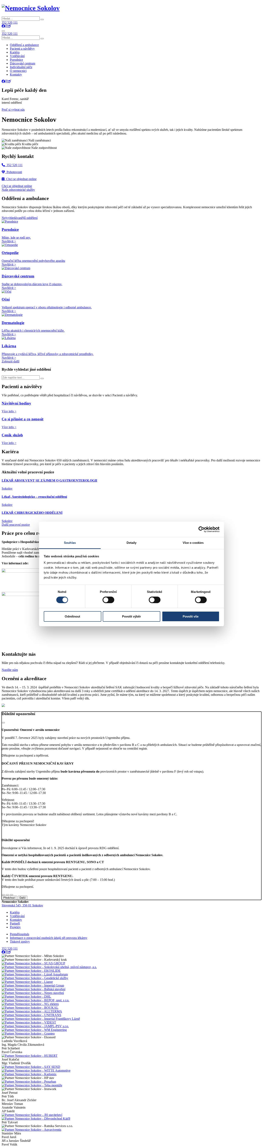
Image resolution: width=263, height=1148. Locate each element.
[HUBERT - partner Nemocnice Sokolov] (30, 1055)
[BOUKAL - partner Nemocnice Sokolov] (30, 1007)
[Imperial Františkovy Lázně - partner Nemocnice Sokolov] (41, 1018)
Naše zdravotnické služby (18, 189)
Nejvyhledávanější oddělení (20, 218)
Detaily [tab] (132, 542)
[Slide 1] (3, 894)
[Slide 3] (11, 894)
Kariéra (15, 912)
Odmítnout (72, 616)
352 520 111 (10, 22)
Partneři (15, 923)
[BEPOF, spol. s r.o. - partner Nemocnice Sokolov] (35, 1000)
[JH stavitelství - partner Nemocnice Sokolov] (32, 1115)
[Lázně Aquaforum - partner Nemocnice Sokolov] (35, 974)
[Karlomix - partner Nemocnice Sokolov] (29, 1074)
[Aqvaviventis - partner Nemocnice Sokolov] (31, 1129)
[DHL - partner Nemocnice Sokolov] (26, 996)
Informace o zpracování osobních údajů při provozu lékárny (48, 938)
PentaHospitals (19, 934)
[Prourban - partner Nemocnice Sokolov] (29, 1081)
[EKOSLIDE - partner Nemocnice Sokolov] (31, 970)
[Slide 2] (7, 894)
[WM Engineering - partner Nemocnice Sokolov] (34, 1030)
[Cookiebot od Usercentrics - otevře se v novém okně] (201, 529)
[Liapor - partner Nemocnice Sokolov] (27, 982)
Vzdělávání (17, 916)
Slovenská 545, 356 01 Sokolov (22, 905)
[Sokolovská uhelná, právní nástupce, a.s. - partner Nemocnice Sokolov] (49, 967)
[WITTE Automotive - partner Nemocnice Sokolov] (36, 1070)
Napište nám (10, 670)
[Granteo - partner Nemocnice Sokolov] (28, 1033)
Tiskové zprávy (20, 941)
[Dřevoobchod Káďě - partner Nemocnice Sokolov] (36, 1118)
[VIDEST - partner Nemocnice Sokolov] (29, 1022)
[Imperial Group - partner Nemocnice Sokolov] (33, 985)
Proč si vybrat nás (13, 109)
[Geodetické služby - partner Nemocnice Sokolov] (35, 978)
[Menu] (3, 31)
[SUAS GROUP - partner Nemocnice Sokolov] (33, 963)
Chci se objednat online (21, 179)
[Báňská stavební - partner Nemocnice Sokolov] (33, 989)
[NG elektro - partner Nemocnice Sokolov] (30, 1004)
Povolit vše (190, 616)
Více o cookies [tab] (193, 542)
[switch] (108, 600)
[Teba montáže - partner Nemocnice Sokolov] (32, 1085)
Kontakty (16, 919)
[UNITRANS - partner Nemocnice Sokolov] (31, 1015)
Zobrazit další (10, 361)
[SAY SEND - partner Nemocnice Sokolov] (31, 1067)
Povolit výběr (131, 616)
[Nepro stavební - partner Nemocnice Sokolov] (33, 993)
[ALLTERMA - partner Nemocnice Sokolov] (32, 1011)
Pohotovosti (13, 172)
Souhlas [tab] (70, 542)
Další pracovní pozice (16, 524)
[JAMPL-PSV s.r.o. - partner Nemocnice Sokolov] (35, 1026)
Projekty (15, 927)
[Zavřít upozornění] (3, 722)
